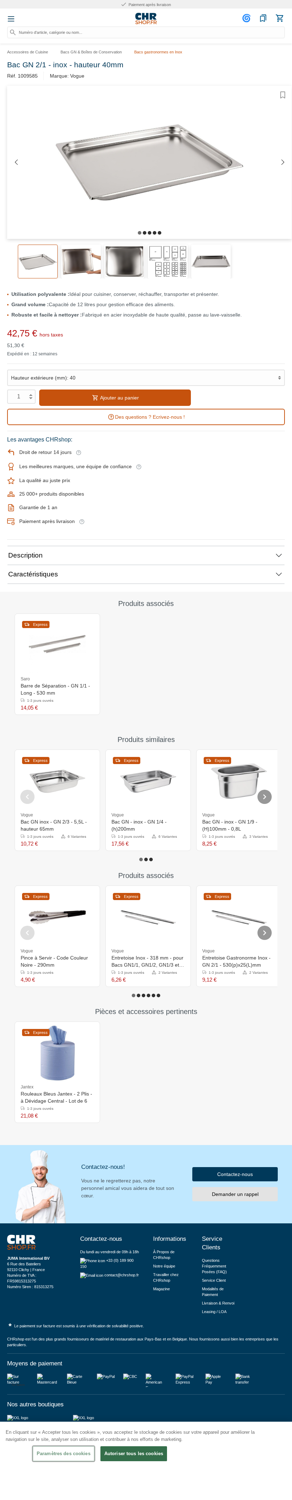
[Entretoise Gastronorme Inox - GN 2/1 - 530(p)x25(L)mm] (238, 917)
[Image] (139, 233)
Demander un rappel (235, 1194)
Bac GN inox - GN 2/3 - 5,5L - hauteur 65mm (54, 825)
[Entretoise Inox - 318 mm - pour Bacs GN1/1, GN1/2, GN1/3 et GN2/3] (148, 917)
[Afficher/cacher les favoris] (282, 95)
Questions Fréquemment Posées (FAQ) (214, 1266)
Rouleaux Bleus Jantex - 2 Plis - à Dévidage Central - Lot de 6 (56, 1097)
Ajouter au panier (119, 398)
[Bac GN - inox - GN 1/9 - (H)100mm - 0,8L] (238, 781)
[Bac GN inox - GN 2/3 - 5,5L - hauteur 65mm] (57, 781)
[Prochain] (282, 162)
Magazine (161, 1289)
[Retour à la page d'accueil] (146, 18)
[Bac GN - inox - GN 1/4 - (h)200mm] (148, 781)
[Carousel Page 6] (158, 995)
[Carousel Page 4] (148, 995)
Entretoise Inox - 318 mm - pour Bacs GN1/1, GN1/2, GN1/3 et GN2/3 (147, 961)
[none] (91, 814)
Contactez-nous (235, 1174)
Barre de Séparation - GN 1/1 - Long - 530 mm (55, 689)
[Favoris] (263, 18)
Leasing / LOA (214, 1312)
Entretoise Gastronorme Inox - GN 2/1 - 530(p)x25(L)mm (236, 961)
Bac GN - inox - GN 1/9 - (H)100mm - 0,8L (229, 825)
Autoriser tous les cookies (133, 1453)
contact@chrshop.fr (121, 1275)
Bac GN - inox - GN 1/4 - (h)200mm (139, 825)
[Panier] (279, 18)
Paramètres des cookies (63, 1453)
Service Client (214, 1280)
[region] (146, 1461)
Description (25, 555)
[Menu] (11, 19)
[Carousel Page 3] (151, 859)
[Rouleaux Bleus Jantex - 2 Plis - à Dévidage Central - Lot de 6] (57, 1053)
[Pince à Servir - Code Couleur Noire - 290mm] (57, 917)
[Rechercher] (13, 32)
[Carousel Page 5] (153, 995)
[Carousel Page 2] (146, 859)
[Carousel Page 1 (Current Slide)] (141, 859)
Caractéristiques (33, 574)
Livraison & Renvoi (218, 1303)
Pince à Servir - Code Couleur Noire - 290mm (54, 961)
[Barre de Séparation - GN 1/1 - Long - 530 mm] (57, 645)
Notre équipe (164, 1266)
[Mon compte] (247, 18)
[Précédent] (16, 162)
